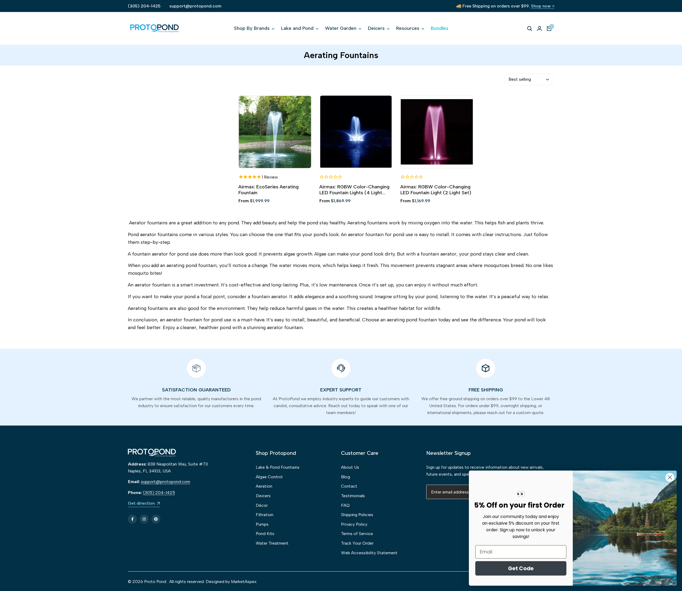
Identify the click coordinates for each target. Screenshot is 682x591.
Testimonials (353, 495)
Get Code (521, 568)
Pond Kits (265, 533)
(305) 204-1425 (144, 6)
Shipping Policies (357, 514)
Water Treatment (272, 543)
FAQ (345, 505)
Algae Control (269, 476)
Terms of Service (357, 533)
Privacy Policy (354, 524)
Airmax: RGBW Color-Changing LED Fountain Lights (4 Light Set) (354, 190)
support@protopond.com (195, 6)
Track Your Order (357, 543)
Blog (345, 476)
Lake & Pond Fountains (277, 467)
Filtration (264, 514)
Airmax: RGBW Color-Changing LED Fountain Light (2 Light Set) (435, 190)
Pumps (262, 524)
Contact (349, 486)
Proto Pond (155, 581)
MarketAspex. (244, 581)
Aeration (264, 486)
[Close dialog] (670, 477)
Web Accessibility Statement (369, 552)
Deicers (263, 495)
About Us (350, 467)
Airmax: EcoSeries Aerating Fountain (268, 190)
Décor (262, 505)
